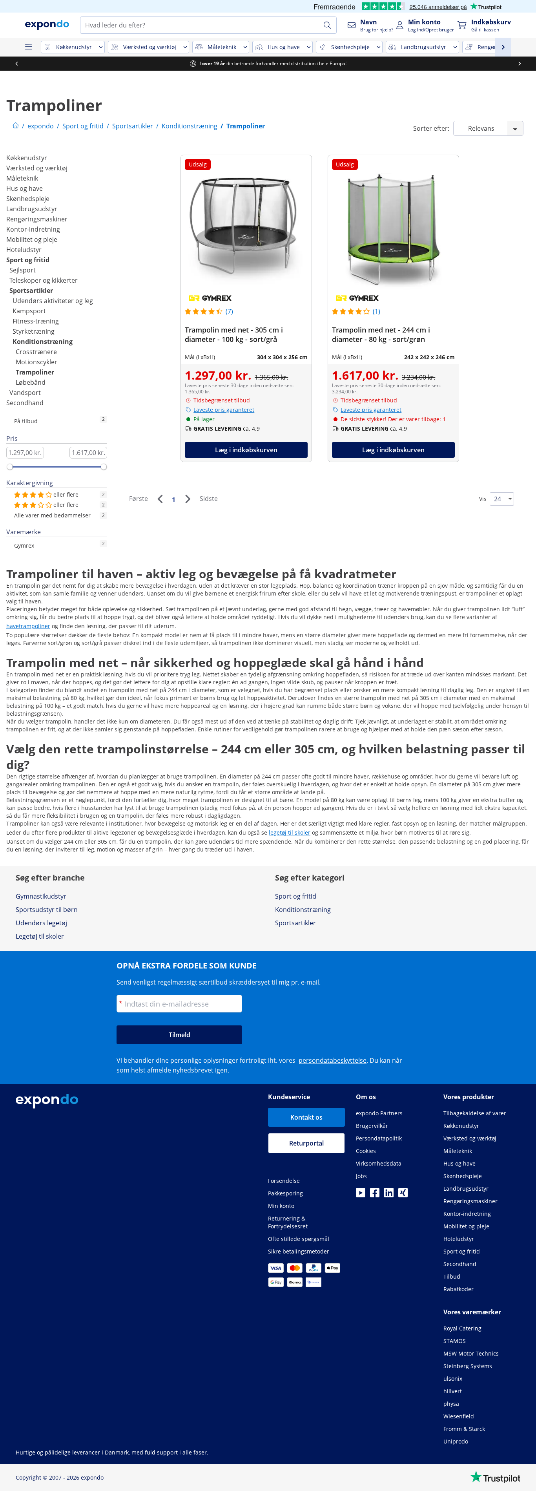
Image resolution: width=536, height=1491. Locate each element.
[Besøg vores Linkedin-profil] (389, 1195)
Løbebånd (31, 382)
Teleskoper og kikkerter (43, 280)
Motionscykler (36, 362)
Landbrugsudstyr (31, 209)
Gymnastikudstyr (41, 896)
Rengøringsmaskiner (36, 219)
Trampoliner (35, 372)
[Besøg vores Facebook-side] (374, 1195)
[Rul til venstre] (19, 63)
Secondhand (25, 402)
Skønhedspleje (27, 198)
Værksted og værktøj (36, 168)
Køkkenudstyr (26, 157)
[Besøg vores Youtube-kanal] (360, 1195)
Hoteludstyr (24, 249)
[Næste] (187, 499)
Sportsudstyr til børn (47, 909)
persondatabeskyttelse (332, 1060)
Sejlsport (22, 270)
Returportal (306, 1143)
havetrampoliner (28, 626)
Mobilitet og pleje (31, 239)
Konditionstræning (43, 341)
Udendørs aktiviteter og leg (53, 300)
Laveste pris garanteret (223, 409)
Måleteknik (22, 178)
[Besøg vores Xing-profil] (403, 1195)
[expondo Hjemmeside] (16, 126)
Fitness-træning (36, 321)
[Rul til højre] (523, 63)
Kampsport (29, 311)
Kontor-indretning (33, 229)
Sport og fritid (27, 260)
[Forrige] (160, 499)
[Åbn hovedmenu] (28, 47)
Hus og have (24, 188)
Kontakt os (306, 1117)
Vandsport (25, 392)
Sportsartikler (31, 290)
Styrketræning (34, 331)
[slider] (10, 467)
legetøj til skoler (289, 832)
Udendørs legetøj (41, 923)
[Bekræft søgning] (327, 25)
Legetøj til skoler (40, 936)
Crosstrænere (36, 351)
